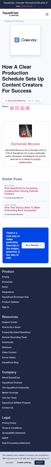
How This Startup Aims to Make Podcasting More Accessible (22, 209)
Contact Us (7, 407)
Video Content (9, 352)
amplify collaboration (30, 161)
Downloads (7, 342)
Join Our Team (9, 397)
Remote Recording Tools (14, 337)
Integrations (8, 291)
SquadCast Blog (10, 362)
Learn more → (28, 6)
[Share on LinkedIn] (22, 108)
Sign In (5, 306)
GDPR (5, 437)
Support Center (9, 322)
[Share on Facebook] (17, 108)
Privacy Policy (9, 422)
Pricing (5, 276)
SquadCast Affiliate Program (16, 402)
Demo (5, 286)
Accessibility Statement (13, 432)
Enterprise (7, 281)
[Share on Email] (28, 108)
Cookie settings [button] (24, 462)
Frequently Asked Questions (16, 332)
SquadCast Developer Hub (15, 296)
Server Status (9, 357)
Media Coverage (10, 392)
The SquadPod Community (15, 387)
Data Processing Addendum (16, 442)
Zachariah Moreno (17, 100)
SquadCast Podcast (12, 382)
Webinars (7, 347)
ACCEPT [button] (39, 462)
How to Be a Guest (11, 327)
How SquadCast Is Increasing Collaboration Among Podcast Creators (21, 190)
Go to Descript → (33, 245)
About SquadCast (11, 377)
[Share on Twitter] (12, 108)
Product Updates (10, 301)
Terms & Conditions (12, 427)
